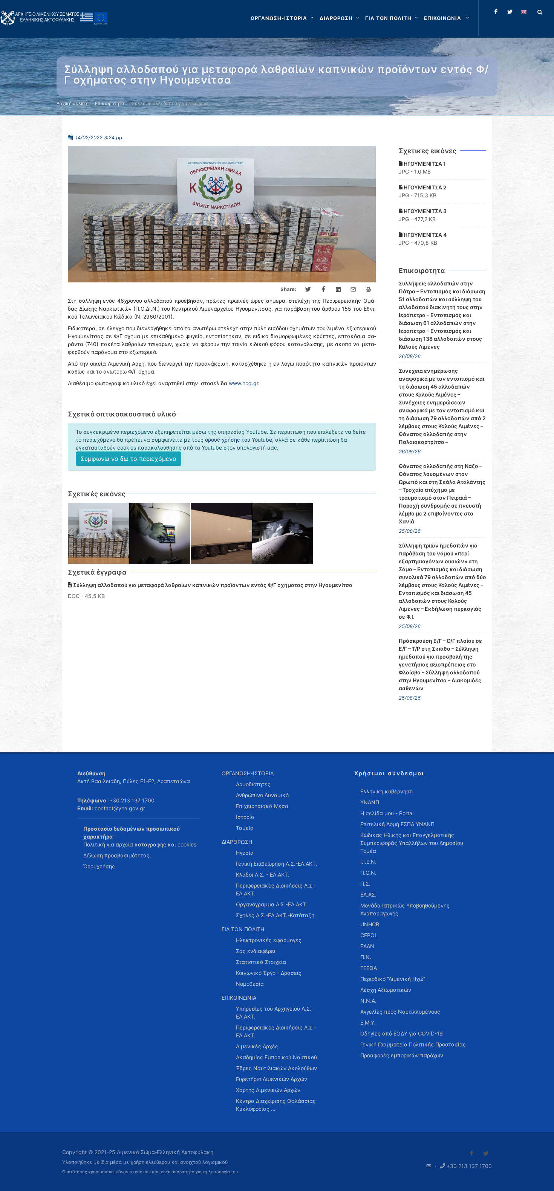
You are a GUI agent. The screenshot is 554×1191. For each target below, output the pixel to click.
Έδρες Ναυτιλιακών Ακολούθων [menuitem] (276, 1068)
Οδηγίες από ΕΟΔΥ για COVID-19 (401, 1033)
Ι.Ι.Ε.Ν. (368, 862)
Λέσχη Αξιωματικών (385, 990)
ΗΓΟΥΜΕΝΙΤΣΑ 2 (424, 187)
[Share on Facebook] (323, 289)
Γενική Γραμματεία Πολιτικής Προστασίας (413, 1044)
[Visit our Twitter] (486, 1153)
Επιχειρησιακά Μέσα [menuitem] (262, 806)
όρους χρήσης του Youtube (238, 439)
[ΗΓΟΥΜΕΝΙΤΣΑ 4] (283, 533)
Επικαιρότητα (109, 103)
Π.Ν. (365, 957)
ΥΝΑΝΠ (369, 802)
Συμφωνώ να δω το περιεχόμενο (128, 458)
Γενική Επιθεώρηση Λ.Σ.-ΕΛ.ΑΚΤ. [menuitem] (276, 863)
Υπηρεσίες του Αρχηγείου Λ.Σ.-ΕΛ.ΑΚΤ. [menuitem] (275, 1012)
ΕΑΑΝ (367, 946)
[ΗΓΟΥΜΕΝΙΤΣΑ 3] (221, 533)
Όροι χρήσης (99, 866)
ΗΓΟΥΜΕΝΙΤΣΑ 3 (424, 211)
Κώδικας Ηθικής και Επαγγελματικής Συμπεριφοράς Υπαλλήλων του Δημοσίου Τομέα (411, 843)
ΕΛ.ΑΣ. (368, 894)
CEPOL (369, 935)
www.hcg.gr (243, 383)
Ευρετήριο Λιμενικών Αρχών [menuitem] (271, 1079)
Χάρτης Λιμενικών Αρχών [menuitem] (268, 1090)
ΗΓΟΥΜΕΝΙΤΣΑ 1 (424, 163)
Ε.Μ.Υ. (368, 1022)
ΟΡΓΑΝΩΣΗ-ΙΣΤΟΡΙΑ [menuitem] (248, 773)
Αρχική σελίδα (72, 103)
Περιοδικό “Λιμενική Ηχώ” (392, 979)
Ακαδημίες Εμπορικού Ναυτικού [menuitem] (276, 1057)
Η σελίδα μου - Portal (386, 813)
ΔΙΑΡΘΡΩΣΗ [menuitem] (237, 842)
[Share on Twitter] (308, 289)
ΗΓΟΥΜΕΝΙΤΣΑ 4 (424, 235)
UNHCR (369, 924)
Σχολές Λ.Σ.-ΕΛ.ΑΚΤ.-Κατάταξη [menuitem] (275, 915)
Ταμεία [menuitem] (245, 828)
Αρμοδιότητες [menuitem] (253, 784)
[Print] (368, 289)
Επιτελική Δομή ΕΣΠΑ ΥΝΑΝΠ (397, 824)
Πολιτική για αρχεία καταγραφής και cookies (139, 844)
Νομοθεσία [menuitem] (250, 984)
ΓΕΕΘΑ (368, 968)
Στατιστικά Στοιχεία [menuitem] (261, 962)
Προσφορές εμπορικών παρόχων (401, 1055)
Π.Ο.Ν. (368, 872)
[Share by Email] (353, 289)
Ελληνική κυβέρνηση (386, 791)
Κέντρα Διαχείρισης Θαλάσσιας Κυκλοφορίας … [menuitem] (276, 1105)
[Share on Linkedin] (338, 289)
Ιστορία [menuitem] (245, 817)
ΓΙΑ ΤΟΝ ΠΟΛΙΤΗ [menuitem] (243, 929)
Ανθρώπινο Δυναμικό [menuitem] (262, 795)
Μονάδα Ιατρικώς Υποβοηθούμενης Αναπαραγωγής (405, 909)
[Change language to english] (524, 12)
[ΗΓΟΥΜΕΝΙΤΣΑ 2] (160, 533)
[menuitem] (447, 18)
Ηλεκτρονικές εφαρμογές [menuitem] (268, 940)
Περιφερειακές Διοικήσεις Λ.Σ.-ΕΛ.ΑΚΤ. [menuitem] (276, 889)
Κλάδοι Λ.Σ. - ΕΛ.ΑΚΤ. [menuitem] (262, 874)
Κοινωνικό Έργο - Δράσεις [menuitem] (268, 973)
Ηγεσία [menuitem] (245, 852)
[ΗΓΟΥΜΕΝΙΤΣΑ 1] (98, 533)
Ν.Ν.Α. (368, 1000)
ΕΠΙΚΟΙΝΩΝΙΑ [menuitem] (239, 997)
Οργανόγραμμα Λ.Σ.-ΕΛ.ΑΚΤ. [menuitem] (272, 904)
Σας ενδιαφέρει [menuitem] (255, 951)
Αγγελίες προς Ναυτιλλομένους (400, 1011)
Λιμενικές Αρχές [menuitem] (257, 1046)
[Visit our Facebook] (472, 1153)
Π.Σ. (365, 883)
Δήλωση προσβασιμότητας (116, 855)
